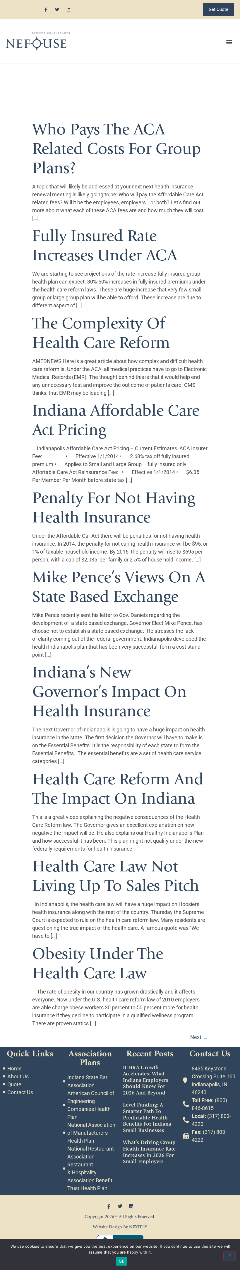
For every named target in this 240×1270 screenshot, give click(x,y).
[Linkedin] (68, 9)
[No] (229, 1256)
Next (199, 1037)
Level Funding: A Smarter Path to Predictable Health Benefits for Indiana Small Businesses (147, 1117)
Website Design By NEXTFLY (120, 1227)
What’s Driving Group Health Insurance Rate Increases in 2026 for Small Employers (149, 1152)
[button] (229, 42)
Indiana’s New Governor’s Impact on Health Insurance (109, 691)
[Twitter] (57, 9)
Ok (121, 1261)
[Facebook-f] (45, 9)
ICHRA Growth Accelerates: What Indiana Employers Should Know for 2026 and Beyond (145, 1080)
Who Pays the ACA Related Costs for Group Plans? (116, 148)
